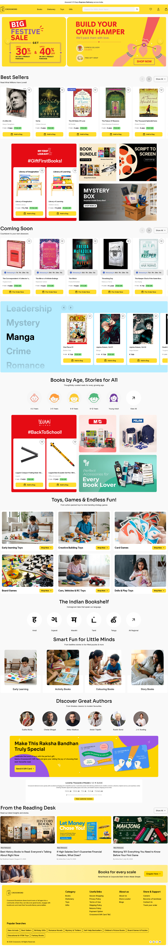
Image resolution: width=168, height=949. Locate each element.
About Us (123, 896)
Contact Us (148, 902)
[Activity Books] (63, 667)
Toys (62, 9)
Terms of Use (95, 902)
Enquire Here (152, 874)
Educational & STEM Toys (18, 935)
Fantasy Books (38, 935)
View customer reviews (84, 799)
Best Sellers (26, 930)
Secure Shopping (96, 896)
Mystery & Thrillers (73, 930)
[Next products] (149, 79)
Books (39, 9)
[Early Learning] (20, 667)
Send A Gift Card (24, 769)
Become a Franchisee (152, 899)
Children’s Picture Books (115, 930)
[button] (150, 9)
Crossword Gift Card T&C (100, 915)
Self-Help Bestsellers (93, 930)
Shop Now (45, 548)
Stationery (51, 9)
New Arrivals (13, 930)
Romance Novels (56, 930)
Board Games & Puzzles (138, 930)
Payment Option (96, 911)
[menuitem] (39, 9)
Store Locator (125, 899)
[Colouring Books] (105, 667)
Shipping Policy (95, 905)
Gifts (71, 9)
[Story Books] (147, 667)
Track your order (150, 905)
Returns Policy (95, 908)
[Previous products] (142, 79)
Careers (146, 896)
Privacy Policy (95, 899)
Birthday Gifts (40, 930)
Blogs (121, 902)
